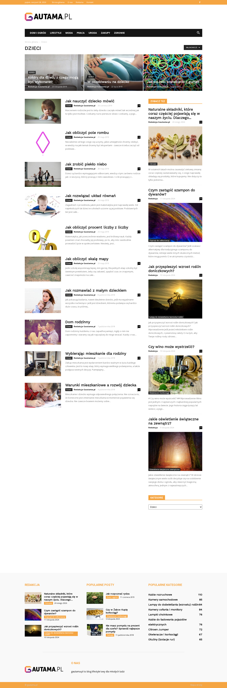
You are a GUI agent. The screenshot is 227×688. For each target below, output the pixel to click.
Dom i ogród (38, 32)
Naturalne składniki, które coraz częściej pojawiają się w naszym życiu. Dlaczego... (174, 113)
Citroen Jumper (158, 629)
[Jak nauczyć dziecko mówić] (43, 111)
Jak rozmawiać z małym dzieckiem (95, 290)
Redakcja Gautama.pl (39, 86)
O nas (70, 2)
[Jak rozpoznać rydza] (95, 598)
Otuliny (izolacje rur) (161, 639)
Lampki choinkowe (160, 614)
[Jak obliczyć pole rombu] (43, 142)
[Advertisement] (141, 16)
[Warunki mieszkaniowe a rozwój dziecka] (43, 395)
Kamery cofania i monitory (165, 609)
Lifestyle (55, 32)
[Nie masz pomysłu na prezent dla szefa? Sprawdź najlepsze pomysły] (95, 630)
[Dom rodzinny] (43, 332)
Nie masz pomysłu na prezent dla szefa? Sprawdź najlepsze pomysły (123, 628)
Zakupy (105, 32)
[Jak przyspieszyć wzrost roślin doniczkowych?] (175, 299)
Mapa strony (196, 685)
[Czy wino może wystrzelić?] (175, 374)
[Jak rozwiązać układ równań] (43, 205)
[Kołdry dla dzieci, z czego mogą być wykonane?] (54, 72)
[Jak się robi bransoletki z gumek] (172, 72)
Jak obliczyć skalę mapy (86, 259)
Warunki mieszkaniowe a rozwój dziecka (100, 385)
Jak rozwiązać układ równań (90, 196)
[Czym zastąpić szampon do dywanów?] (175, 222)
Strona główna (58, 2)
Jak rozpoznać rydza (117, 593)
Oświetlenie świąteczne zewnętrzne (164, 469)
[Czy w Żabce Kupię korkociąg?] (95, 614)
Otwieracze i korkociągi (159, 393)
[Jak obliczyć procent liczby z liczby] (43, 237)
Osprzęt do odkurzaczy (159, 240)
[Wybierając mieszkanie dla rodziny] (43, 363)
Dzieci (32, 72)
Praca (81, 32)
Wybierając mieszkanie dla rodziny (95, 353)
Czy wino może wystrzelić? (171, 347)
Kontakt (90, 2)
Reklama (79, 2)
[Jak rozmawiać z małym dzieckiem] (43, 300)
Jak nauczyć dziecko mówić (89, 101)
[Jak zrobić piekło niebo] (43, 174)
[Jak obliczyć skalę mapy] (43, 269)
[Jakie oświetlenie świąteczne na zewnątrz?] (175, 451)
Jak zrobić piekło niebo (86, 164)
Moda (69, 32)
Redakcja (153, 198)
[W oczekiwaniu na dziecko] (113, 72)
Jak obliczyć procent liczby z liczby (96, 227)
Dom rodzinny (77, 322)
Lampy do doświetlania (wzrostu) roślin (166, 317)
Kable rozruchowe (160, 594)
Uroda (93, 32)
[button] (198, 33)
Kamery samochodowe (163, 599)
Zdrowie (119, 32)
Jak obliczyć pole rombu (87, 133)
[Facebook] (199, 2)
